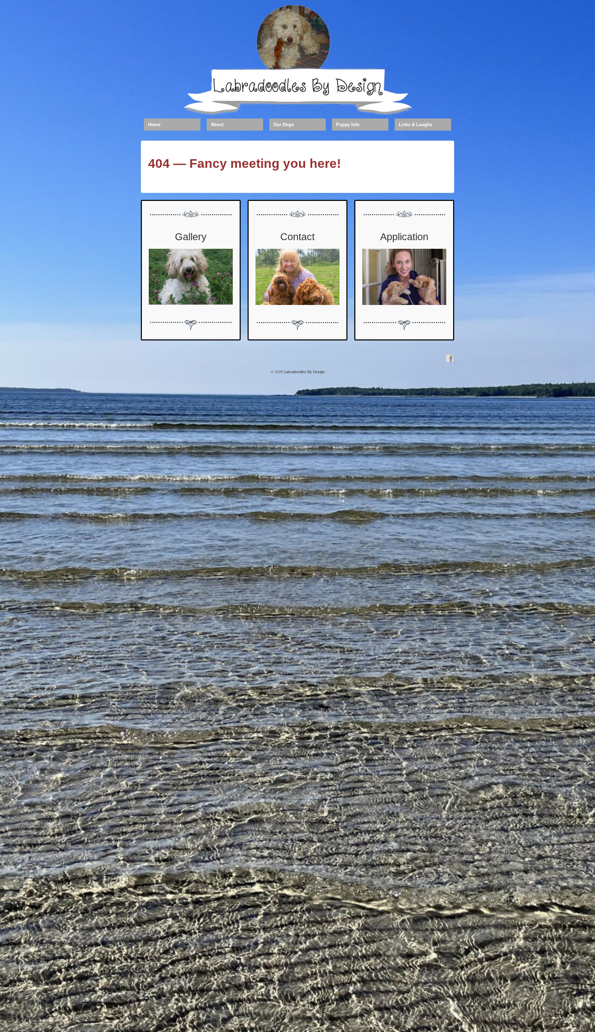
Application (404, 236)
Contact (297, 236)
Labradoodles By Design (304, 372)
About (217, 124)
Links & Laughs (415, 124)
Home (154, 124)
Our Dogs (283, 124)
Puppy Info (347, 124)
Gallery (191, 236)
